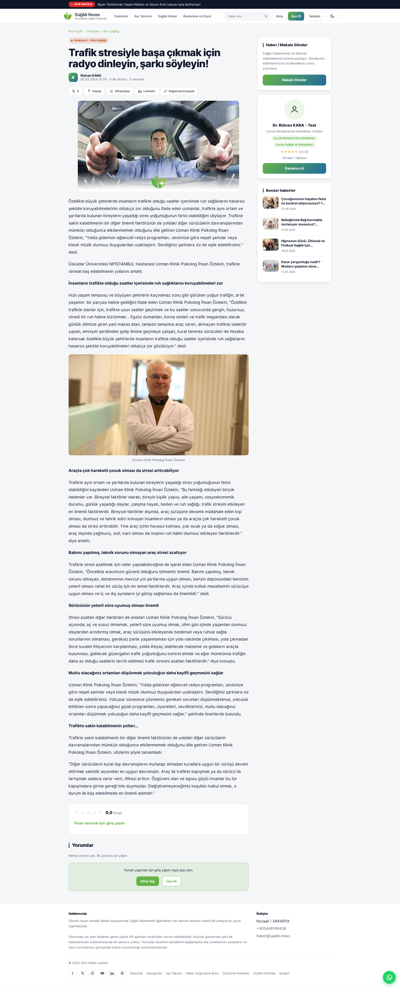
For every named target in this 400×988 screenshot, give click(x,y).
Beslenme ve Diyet (197, 16)
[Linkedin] (112, 973)
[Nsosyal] (122, 973)
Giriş (279, 16)
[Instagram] (92, 973)
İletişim (314, 16)
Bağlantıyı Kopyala (181, 91)
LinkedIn (149, 91)
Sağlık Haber (167, 16)
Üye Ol (296, 16)
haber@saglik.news (273, 935)
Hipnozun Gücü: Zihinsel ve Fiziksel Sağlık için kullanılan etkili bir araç (303, 243)
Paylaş (96, 91)
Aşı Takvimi (143, 16)
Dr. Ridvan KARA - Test (294, 125)
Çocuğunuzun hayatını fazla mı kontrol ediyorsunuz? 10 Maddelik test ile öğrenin (303, 201)
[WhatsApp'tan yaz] (389, 977)
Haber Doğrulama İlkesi (202, 973)
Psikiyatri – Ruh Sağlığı (103, 31)
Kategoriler (154, 973)
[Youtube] (102, 973)
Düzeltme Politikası (236, 973)
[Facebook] (72, 973)
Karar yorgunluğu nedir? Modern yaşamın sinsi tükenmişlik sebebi (300, 264)
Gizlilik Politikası (264, 973)
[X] (82, 973)
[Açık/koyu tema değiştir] (332, 16)
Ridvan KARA (91, 75)
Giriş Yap (148, 881)
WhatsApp (122, 91)
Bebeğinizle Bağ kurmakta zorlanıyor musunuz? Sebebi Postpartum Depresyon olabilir (301, 222)
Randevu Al (294, 168)
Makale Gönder (294, 80)
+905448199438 (271, 928)
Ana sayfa (76, 31)
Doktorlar (121, 16)
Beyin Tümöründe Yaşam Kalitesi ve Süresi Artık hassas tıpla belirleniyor (149, 4)
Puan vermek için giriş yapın (99, 823)
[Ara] (266, 16)
